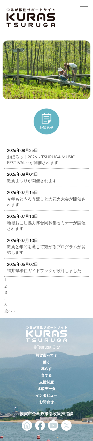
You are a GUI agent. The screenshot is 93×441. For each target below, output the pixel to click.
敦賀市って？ (46, 355)
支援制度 (46, 382)
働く (46, 362)
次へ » (10, 310)
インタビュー (46, 395)
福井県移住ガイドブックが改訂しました (44, 270)
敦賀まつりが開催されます (32, 180)
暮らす (46, 368)
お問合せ (46, 401)
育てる (46, 375)
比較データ (46, 388)
